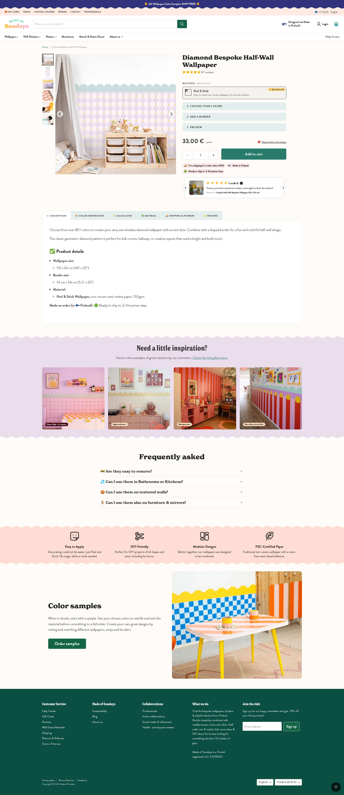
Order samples (67, 643)
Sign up (291, 726)
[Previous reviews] (185, 187)
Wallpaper (10, 37)
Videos (26, 12)
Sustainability (99, 711)
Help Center (332, 37)
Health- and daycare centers (158, 727)
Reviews (62, 12)
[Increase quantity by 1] (213, 155)
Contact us (82, 780)
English (263, 782)
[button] (325, 12)
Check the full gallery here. (210, 357)
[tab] (56, 215)
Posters (50, 37)
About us (115, 37)
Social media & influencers (157, 722)
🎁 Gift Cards (11, 12)
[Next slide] (171, 114)
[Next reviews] (283, 187)
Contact (75, 12)
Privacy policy (48, 780)
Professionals (92, 12)
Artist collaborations (153, 716)
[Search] (182, 24)
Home (45, 47)
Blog (94, 716)
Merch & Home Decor (91, 37)
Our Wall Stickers (44, 12)
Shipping (47, 733)
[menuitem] (48, 59)
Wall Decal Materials (53, 727)
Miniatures (67, 37)
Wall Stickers (31, 37)
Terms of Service (51, 744)
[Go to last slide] (60, 114)
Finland (287, 782)
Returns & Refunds (53, 738)
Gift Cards (48, 716)
